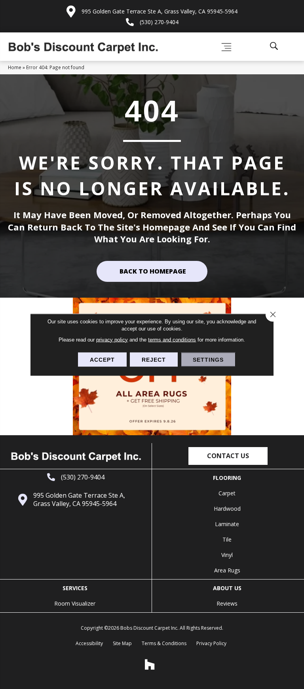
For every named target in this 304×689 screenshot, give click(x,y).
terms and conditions (172, 339)
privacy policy (112, 339)
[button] (228, 456)
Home (14, 67)
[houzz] (150, 664)
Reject (154, 359)
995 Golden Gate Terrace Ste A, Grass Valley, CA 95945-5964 (160, 11)
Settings (208, 359)
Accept (102, 359)
